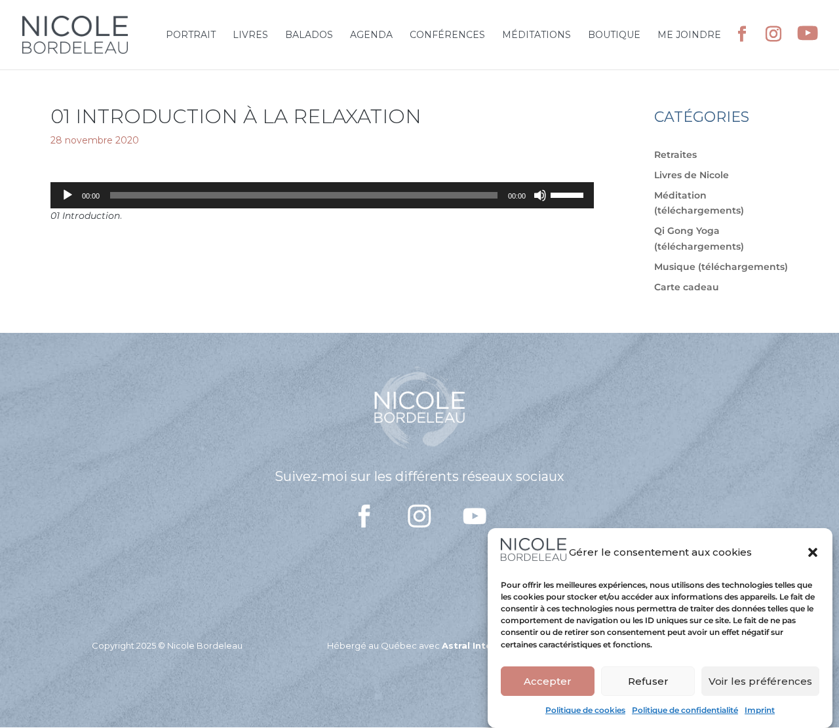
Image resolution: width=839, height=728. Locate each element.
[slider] (569, 194)
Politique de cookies (585, 710)
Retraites (675, 155)
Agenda (371, 35)
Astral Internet (477, 645)
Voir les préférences (760, 681)
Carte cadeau (686, 287)
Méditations (536, 35)
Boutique (614, 35)
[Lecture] (67, 195)
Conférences (447, 35)
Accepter (548, 681)
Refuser (648, 681)
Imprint (760, 710)
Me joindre (689, 35)
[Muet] (540, 195)
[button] (812, 552)
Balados (309, 35)
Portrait (191, 35)
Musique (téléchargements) (721, 267)
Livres (250, 35)
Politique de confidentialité (685, 710)
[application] (322, 195)
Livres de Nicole (691, 175)
